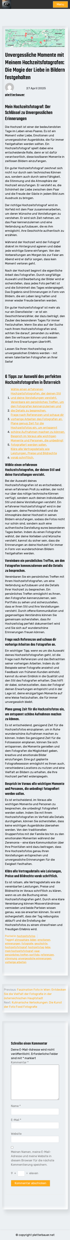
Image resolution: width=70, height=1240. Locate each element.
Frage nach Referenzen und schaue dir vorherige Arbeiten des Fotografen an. (37, 417)
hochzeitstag (36, 947)
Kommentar (20, 1062)
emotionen (44, 939)
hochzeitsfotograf (16, 947)
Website (16, 1133)
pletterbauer (15, 94)
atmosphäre (22, 939)
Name (16, 1106)
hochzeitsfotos (26, 936)
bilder (33, 939)
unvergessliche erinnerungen (34, 958)
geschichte (41, 943)
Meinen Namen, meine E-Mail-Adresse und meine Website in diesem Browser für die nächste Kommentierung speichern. (32, 1158)
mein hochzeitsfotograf (19, 951)
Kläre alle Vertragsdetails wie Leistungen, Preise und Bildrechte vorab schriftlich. (34, 453)
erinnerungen (12, 943)
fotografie (27, 943)
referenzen (47, 954)
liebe (47, 947)
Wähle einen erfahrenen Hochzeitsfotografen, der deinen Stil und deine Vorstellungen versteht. (36, 393)
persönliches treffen (16, 954)
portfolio (34, 954)
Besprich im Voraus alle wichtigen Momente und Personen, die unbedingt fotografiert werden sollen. (37, 440)
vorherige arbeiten (15, 962)
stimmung (11, 958)
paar (37, 951)
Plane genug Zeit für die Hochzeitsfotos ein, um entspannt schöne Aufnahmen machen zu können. (38, 428)
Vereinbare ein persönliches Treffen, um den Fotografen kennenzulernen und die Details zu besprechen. (37, 406)
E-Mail (16, 1120)
